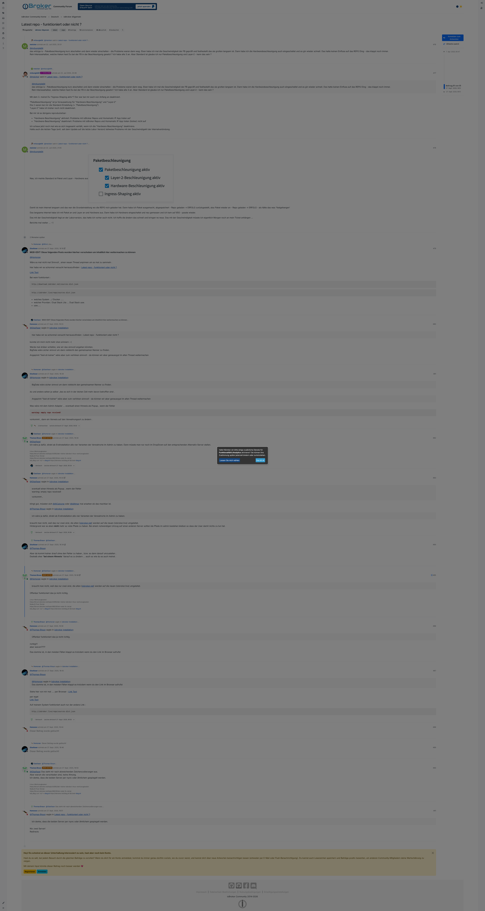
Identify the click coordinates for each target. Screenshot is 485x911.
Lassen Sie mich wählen (229, 460)
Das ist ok (260, 460)
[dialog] (242, 455)
